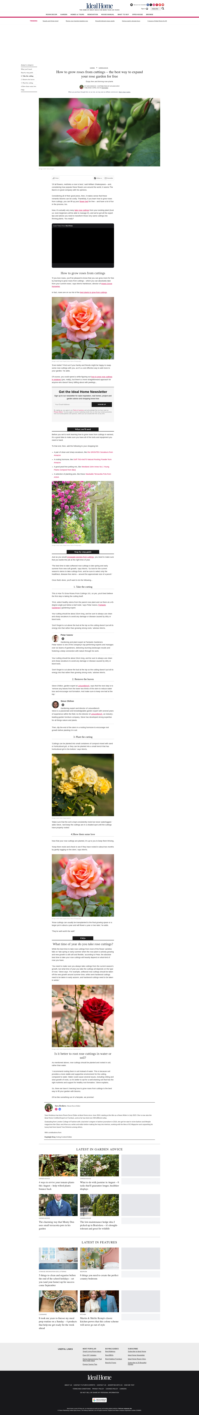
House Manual (107, 14)
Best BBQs (109, 1355)
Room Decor (51, 14)
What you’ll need (26, 69)
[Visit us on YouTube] (163, 5)
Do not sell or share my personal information (99, 1392)
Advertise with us (115, 1385)
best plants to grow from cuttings (93, 292)
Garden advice (103, 67)
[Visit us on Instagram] (154, 5)
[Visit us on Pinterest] (157, 5)
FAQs (22, 90)
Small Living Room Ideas (92, 1351)
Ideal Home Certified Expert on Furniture (59, 1118)
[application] (83, 245)
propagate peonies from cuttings (80, 557)
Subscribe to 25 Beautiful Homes (137, 1363)
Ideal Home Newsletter (136, 1355)
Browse (149, 14)
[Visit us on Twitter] (151, 5)
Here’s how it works (124, 92)
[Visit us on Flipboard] (160, 5)
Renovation (92, 14)
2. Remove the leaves (28, 79)
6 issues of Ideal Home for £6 (157, 21)
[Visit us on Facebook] (148, 5)
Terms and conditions (82, 1389)
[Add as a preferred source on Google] (99, 1400)
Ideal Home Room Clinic (137, 1359)
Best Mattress (110, 1351)
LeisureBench (83, 686)
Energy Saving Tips (90, 1364)
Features (105, 88)
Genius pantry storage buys (131, 21)
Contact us (101, 1385)
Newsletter (110, 178)
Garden (63, 14)
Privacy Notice (58, 412)
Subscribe (155, 9)
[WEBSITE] (63, 638)
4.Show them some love (28, 86)
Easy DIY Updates (89, 1355)
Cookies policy (112, 1389)
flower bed (84, 201)
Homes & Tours (77, 14)
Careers (123, 1389)
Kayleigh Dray (115, 86)
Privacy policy (98, 1389)
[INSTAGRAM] (56, 1109)
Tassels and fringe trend (50, 21)
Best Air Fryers (110, 1363)
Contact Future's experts (84, 1385)
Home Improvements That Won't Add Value (92, 1360)
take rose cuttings (82, 210)
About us (68, 1385)
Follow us (99, 178)
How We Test (129, 1385)
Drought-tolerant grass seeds (105, 21)
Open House (137, 14)
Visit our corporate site (125, 1408)
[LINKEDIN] (60, 1109)
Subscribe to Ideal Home (137, 1351)
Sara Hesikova (91, 86)
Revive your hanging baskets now (77, 21)
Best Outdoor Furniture (113, 1359)
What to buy (123, 14)
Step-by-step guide (27, 72)
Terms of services (78, 410)
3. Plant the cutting (27, 83)
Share (57, 178)
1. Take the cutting (27, 76)
